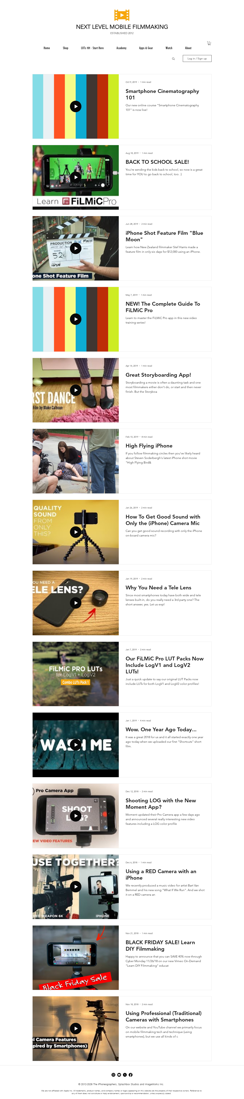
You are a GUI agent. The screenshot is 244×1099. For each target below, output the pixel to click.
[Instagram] (113, 1075)
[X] (125, 1075)
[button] (146, 48)
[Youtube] (119, 1075)
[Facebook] (130, 1075)
